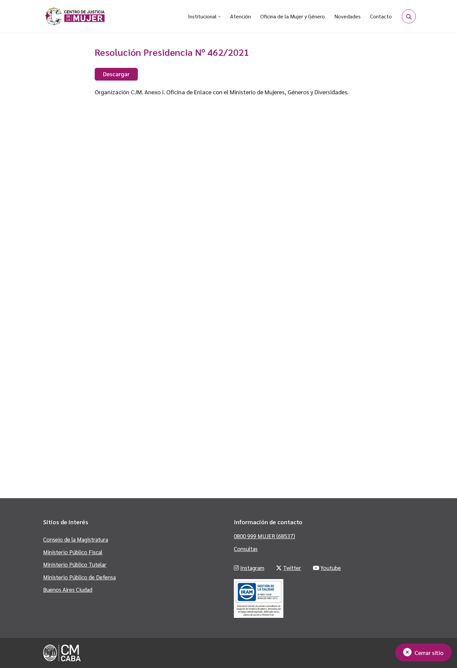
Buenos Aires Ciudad (67, 589)
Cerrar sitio (429, 652)
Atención (240, 16)
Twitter (292, 567)
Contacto (381, 16)
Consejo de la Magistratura (75, 539)
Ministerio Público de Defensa (79, 577)
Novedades (347, 16)
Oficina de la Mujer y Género (292, 16)
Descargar (116, 74)
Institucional (202, 16)
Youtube (331, 567)
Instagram (252, 567)
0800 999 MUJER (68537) (264, 536)
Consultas (246, 548)
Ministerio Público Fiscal (72, 552)
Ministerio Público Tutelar (74, 564)
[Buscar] (409, 16)
